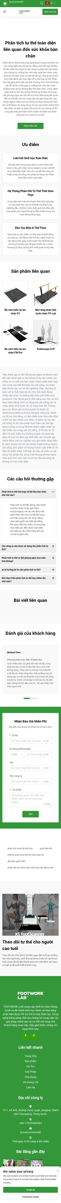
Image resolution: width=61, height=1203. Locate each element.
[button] (27, 698)
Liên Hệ (30, 1087)
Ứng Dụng (30, 1077)
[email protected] (16, 2)
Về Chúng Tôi (30, 1082)
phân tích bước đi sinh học (20, 848)
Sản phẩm (30, 1061)
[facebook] (25, 1037)
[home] (24, 11)
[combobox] (17, 754)
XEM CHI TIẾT (15, 293)
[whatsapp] (34, 1037)
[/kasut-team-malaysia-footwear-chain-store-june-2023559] (23, 1165)
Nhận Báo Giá (50, 12)
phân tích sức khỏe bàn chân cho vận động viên (30, 867)
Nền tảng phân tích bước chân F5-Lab (45, 311)
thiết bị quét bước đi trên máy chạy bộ (26, 855)
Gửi (31, 814)
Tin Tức (30, 1066)
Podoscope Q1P (46, 349)
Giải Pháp (30, 1071)
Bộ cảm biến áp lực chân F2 (15, 311)
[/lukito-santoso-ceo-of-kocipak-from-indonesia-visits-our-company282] (37, 1165)
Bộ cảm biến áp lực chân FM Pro (15, 351)
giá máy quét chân (16, 861)
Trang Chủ (30, 1056)
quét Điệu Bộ (46, 848)
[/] (30, 995)
